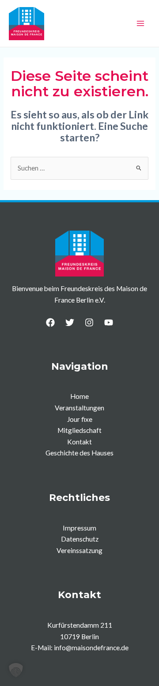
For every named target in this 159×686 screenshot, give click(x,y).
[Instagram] (89, 322)
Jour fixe (79, 419)
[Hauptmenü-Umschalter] (140, 23)
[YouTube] (108, 322)
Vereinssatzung (79, 550)
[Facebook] (50, 322)
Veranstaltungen (79, 408)
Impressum (79, 528)
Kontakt (79, 442)
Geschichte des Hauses (79, 453)
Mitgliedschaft (79, 430)
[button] (16, 670)
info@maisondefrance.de (91, 648)
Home (79, 396)
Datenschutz (79, 539)
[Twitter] (69, 322)
